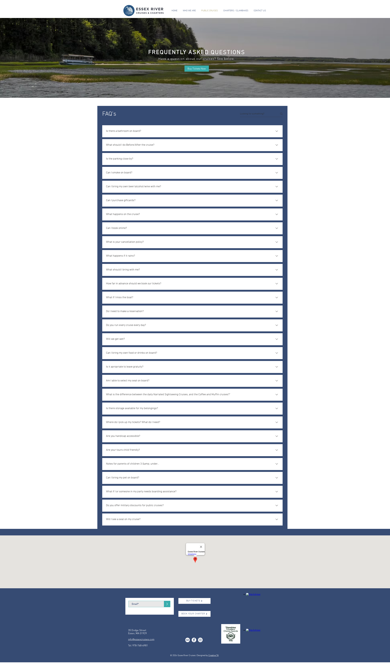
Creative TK (213, 655)
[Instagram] (200, 640)
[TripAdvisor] (187, 640)
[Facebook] (194, 640)
